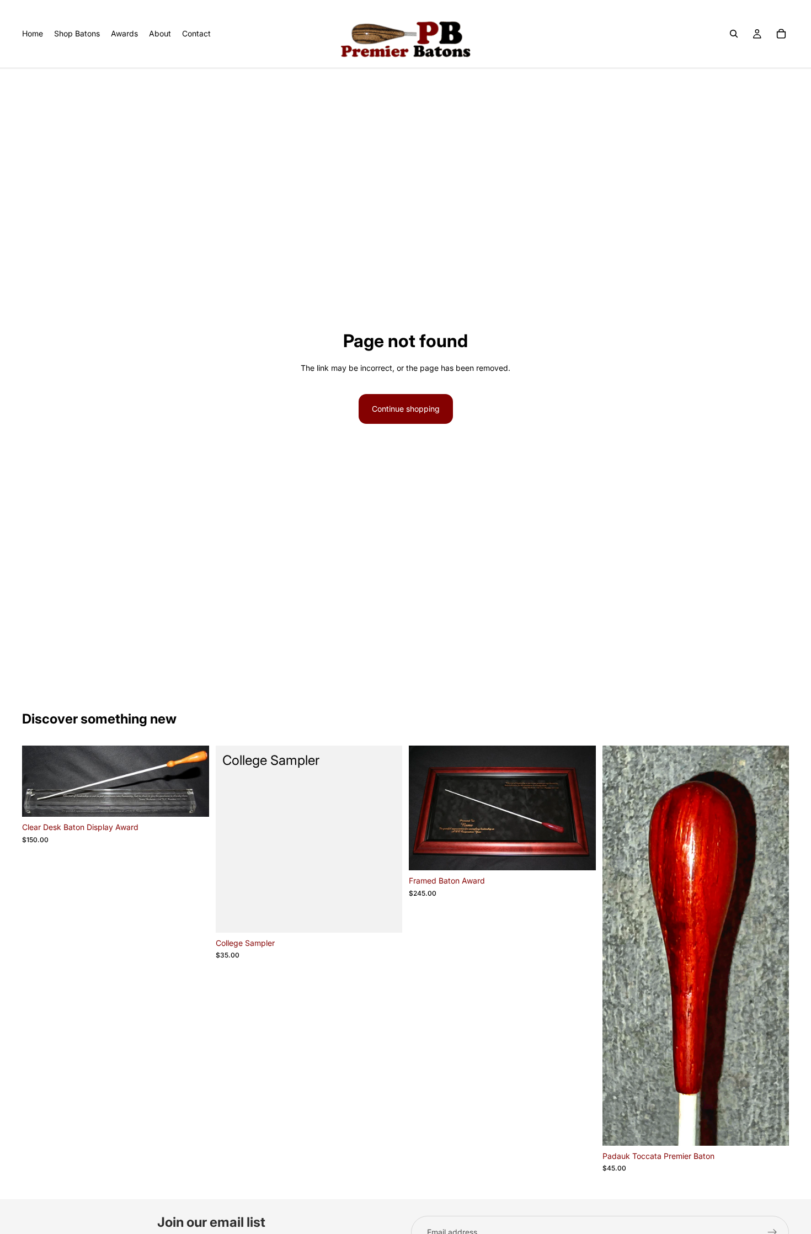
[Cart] (781, 34)
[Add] (192, 800)
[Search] (734, 34)
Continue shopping (406, 408)
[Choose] (772, 1129)
